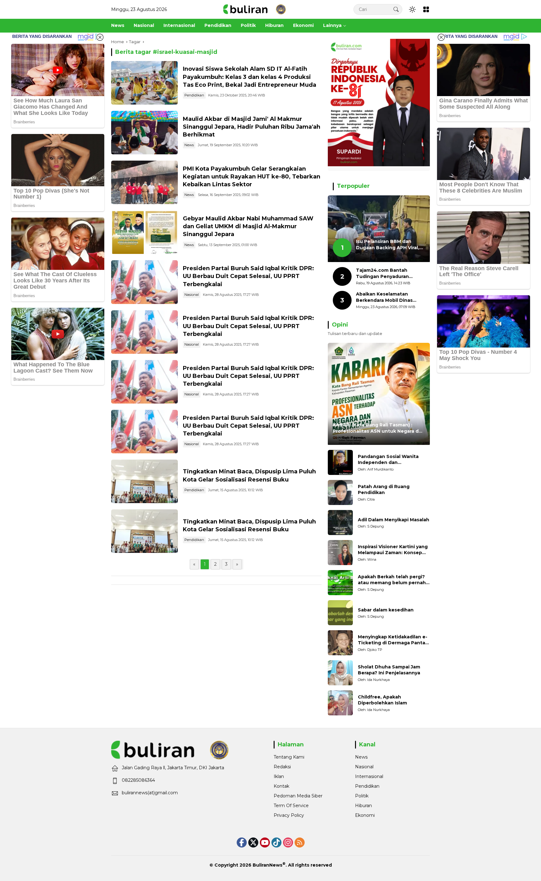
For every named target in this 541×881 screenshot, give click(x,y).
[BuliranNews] (254, 9)
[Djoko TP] (340, 642)
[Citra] (340, 492)
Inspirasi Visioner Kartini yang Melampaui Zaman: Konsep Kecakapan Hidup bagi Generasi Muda (393, 550)
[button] (396, 9)
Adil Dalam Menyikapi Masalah (393, 520)
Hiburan (363, 805)
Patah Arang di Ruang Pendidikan (384, 490)
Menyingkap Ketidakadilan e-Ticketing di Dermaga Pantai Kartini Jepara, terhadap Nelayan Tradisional (392, 640)
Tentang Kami (289, 757)
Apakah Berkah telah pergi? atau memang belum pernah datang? (392, 580)
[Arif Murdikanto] (340, 462)
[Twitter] (253, 842)
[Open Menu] (426, 9)
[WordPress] (276, 842)
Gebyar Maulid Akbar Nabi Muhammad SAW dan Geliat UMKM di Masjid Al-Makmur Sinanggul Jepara (248, 226)
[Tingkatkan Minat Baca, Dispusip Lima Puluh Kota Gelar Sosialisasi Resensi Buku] (144, 481)
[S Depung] (340, 522)
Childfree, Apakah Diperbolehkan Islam (382, 700)
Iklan (279, 776)
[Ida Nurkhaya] (340, 672)
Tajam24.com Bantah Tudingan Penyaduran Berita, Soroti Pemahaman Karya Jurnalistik (387, 273)
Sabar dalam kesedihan (386, 610)
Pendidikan (194, 95)
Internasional (369, 776)
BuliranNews (267, 865)
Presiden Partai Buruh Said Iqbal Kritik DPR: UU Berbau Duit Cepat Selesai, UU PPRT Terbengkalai (248, 276)
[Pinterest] (265, 842)
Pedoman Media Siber (298, 796)
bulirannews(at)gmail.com (150, 793)
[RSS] (300, 842)
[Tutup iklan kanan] (441, 37)
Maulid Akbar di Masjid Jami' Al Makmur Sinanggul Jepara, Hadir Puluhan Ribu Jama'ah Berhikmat (251, 127)
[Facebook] (242, 842)
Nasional (191, 294)
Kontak (281, 786)
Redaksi (282, 767)
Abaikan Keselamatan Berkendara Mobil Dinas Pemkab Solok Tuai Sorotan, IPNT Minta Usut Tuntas (390, 297)
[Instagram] (288, 842)
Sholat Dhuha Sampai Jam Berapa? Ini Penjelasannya (389, 670)
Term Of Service (291, 805)
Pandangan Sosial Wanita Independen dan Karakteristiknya (388, 460)
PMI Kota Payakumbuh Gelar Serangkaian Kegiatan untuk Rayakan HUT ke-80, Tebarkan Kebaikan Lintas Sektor (251, 176)
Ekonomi (365, 815)
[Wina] (340, 552)
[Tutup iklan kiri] (100, 37)
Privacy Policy (289, 815)
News (189, 145)
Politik (361, 796)
